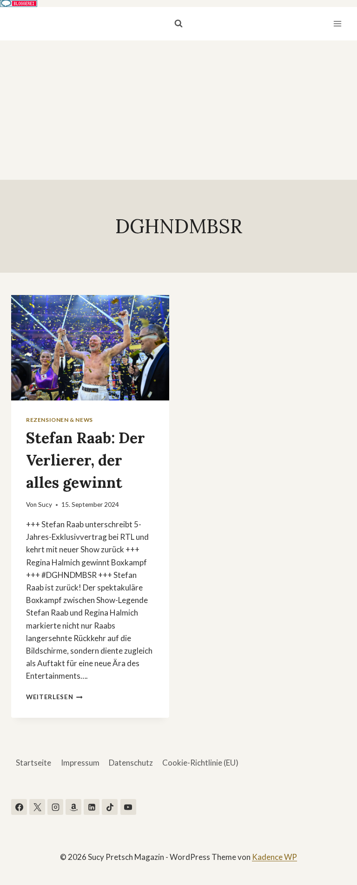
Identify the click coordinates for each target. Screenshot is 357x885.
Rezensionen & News (59, 419)
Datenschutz (131, 762)
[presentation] (90, 347)
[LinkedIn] (91, 807)
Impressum (80, 762)
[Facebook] (19, 807)
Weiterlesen (54, 697)
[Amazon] (73, 807)
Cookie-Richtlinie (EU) (200, 762)
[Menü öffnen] (337, 23)
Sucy (45, 504)
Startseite (33, 762)
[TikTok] (110, 807)
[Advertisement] (178, 110)
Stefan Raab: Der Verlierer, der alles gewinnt (85, 460)
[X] (37, 807)
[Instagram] (55, 807)
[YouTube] (128, 807)
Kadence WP (274, 857)
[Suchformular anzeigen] (178, 23)
